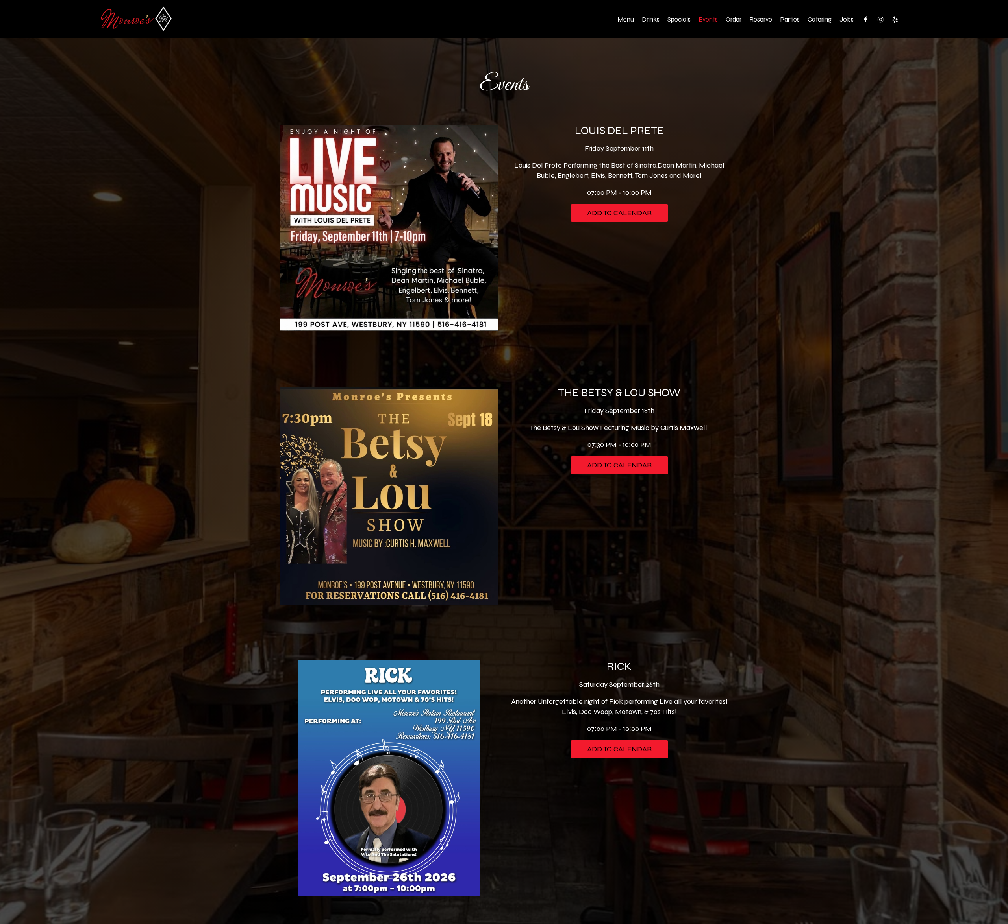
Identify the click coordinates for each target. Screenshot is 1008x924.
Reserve (760, 20)
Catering (820, 20)
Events (708, 20)
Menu (625, 20)
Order (733, 20)
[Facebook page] (866, 19)
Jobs (846, 20)
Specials (679, 20)
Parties (790, 20)
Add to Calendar (619, 212)
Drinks (651, 20)
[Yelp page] (895, 19)
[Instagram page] (880, 19)
